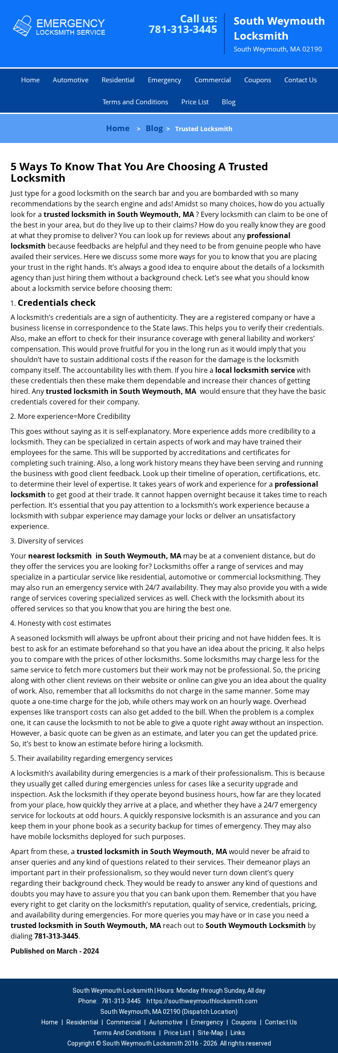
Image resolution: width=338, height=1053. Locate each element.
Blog (228, 101)
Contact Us (300, 79)
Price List (195, 101)
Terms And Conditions (124, 1032)
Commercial (213, 79)
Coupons (257, 79)
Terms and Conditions (135, 101)
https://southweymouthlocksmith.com (202, 1001)
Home (30, 79)
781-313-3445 (183, 29)
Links (238, 1032)
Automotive (70, 79)
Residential (118, 79)
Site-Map (211, 1032)
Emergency (164, 79)
